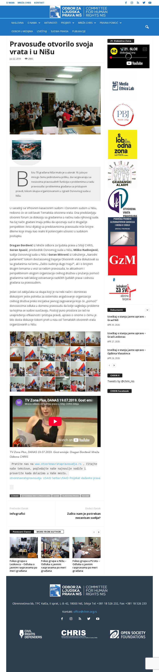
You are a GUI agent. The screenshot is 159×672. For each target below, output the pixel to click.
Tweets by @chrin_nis (120, 381)
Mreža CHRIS (24, 2)
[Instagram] (132, 3)
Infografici (17, 513)
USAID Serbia (51, 478)
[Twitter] (144, 3)
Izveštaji (42, 31)
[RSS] (138, 3)
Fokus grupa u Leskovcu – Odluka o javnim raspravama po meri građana (23, 566)
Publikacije (79, 31)
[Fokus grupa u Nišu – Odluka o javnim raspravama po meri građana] (55, 547)
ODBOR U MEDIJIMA (22, 31)
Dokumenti (116, 309)
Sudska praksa (59, 31)
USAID (56, 496)
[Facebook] (126, 3)
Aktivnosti (50, 22)
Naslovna (17, 22)
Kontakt (39, 2)
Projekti (66, 22)
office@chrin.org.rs (85, 611)
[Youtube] (150, 3)
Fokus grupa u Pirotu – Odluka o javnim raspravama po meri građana (86, 566)
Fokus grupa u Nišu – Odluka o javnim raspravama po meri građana (53, 566)
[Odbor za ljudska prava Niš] (79, 12)
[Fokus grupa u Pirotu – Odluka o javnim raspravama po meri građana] (87, 547)
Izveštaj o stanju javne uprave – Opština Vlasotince (126, 351)
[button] (147, 27)
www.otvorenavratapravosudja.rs (58, 463)
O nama (10, 2)
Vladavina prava (70, 496)
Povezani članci (22, 531)
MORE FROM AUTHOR (49, 531)
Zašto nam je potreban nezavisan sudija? (84, 516)
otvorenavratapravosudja (25, 478)
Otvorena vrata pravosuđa (36, 496)
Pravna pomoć (109, 22)
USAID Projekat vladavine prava (80, 478)
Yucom (85, 496)
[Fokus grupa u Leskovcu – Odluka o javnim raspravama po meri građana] (24, 547)
